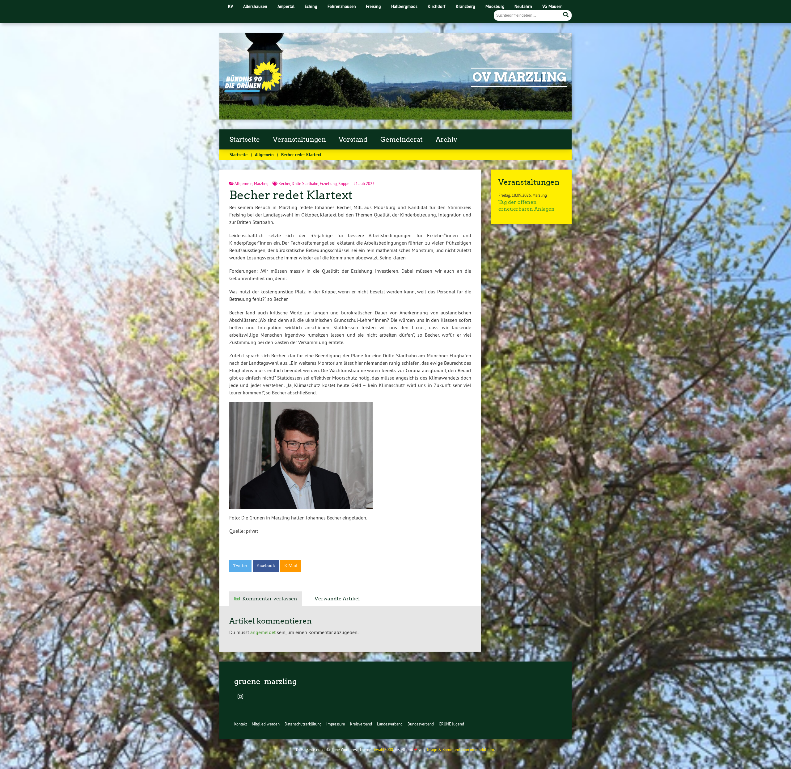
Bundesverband (421, 723)
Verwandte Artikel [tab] (337, 599)
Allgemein (264, 155)
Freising (373, 6)
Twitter (240, 565)
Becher (284, 183)
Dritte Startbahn (305, 183)
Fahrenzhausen (342, 6)
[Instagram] (240, 697)
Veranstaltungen (299, 140)
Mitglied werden (266, 723)
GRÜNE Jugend (451, 723)
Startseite (245, 140)
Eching (311, 6)
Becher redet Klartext (291, 195)
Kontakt (240, 723)
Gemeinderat (401, 140)
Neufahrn (523, 6)
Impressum (335, 723)
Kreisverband (361, 723)
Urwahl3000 (382, 749)
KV (230, 6)
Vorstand (353, 140)
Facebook (265, 565)
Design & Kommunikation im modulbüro (459, 749)
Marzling (261, 183)
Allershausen (255, 6)
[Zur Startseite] (252, 90)
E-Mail (290, 565)
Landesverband (390, 723)
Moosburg (495, 6)
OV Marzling (519, 77)
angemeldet (263, 632)
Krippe (343, 183)
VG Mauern (552, 6)
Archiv (446, 140)
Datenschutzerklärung (303, 723)
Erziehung (328, 183)
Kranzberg (465, 6)
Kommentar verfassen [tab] (269, 599)
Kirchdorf (437, 6)
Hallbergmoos (404, 6)
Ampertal (285, 6)
